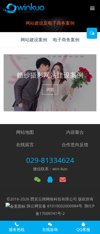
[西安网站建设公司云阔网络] (23, 8)
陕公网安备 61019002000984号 (54, 206)
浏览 (50, 89)
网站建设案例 (34, 40)
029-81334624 (50, 160)
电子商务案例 (66, 40)
